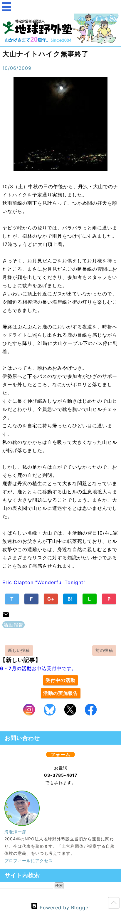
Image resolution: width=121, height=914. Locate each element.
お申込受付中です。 (38, 668)
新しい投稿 (19, 650)
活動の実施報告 (60, 693)
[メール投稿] (5, 616)
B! (70, 599)
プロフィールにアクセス (28, 860)
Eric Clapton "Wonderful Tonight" (43, 582)
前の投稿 (104, 650)
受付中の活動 (60, 680)
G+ (51, 599)
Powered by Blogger (64, 907)
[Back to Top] (114, 904)
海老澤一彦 (15, 831)
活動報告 (13, 625)
